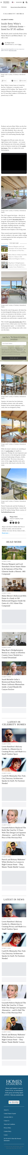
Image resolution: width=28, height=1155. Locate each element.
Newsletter (23, 80)
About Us (6, 1110)
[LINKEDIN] (16, 523)
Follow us (15, 80)
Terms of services (18, 347)
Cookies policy (7, 1131)
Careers (6, 1135)
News (20, 44)
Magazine (19, 2)
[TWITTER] (11, 523)
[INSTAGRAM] (13, 523)
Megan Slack (10, 42)
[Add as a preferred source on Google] (14, 1102)
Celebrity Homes (7, 19)
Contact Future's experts (10, 1113)
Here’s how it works (12, 50)
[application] (14, 162)
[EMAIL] (19, 523)
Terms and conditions (9, 1124)
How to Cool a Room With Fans (18, 7)
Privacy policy (7, 1127)
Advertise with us (8, 1117)
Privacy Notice (20, 349)
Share (5, 80)
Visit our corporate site (16, 1095)
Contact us (6, 1120)
